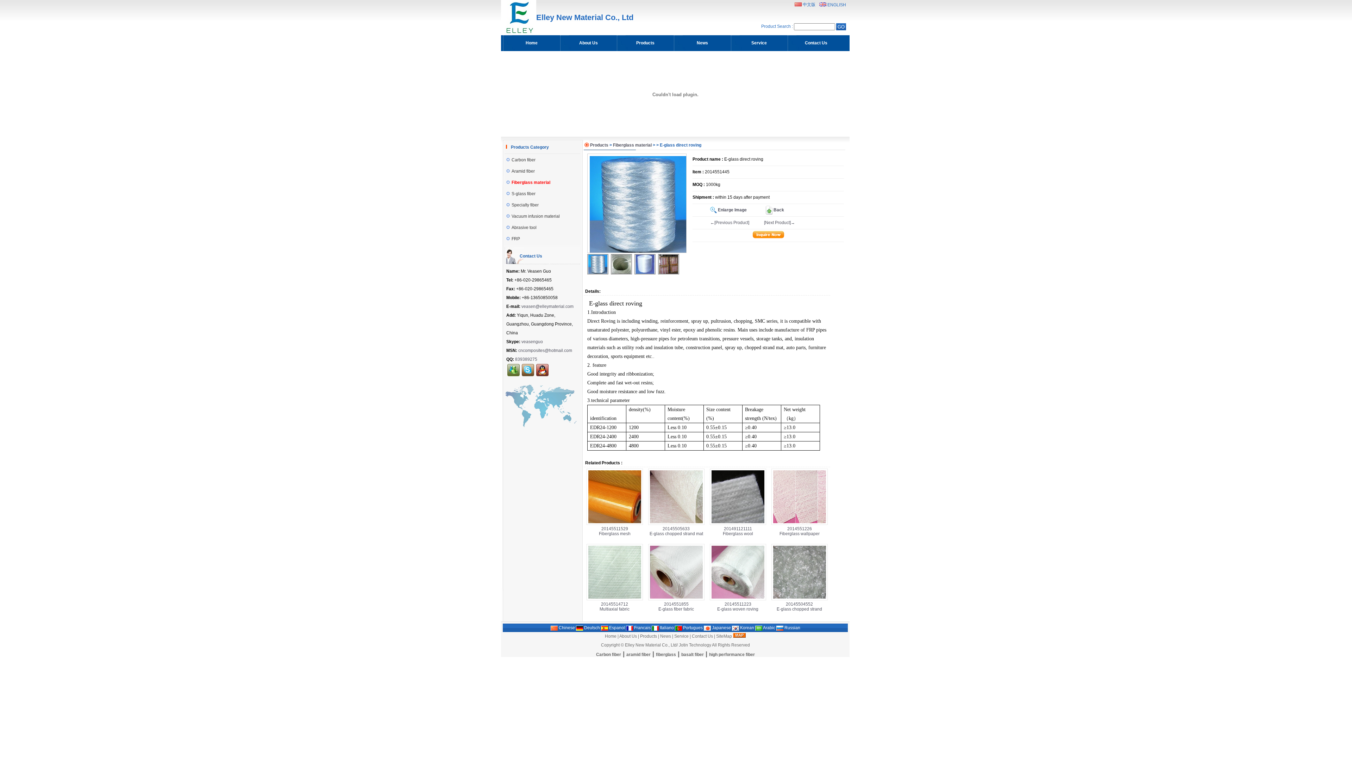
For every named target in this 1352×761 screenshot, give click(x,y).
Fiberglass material (632, 145)
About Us (628, 636)
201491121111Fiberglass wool (738, 531)
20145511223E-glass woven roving (737, 607)
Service (681, 636)
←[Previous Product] (729, 222)
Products (599, 145)
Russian (791, 627)
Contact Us (702, 636)
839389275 (526, 359)
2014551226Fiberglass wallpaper (800, 531)
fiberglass (666, 654)
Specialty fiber (525, 205)
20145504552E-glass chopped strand (799, 607)
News (665, 636)
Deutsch (591, 627)
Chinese (566, 627)
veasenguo (532, 341)
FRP (516, 238)
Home (610, 636)
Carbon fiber (524, 159)
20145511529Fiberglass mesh (615, 531)
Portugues (692, 627)
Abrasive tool (524, 227)
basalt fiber (692, 654)
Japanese (721, 627)
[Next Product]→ (779, 222)
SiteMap (724, 636)
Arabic (768, 627)
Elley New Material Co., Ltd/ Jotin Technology (668, 645)
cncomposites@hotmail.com (545, 350)
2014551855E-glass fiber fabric (676, 607)
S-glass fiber (524, 193)
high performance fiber (732, 654)
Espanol (616, 627)
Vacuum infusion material (536, 216)
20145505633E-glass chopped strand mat (676, 531)
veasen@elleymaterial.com (547, 306)
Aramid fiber (523, 171)
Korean (746, 627)
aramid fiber (638, 654)
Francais (642, 627)
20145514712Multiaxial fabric (615, 607)
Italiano (666, 627)
